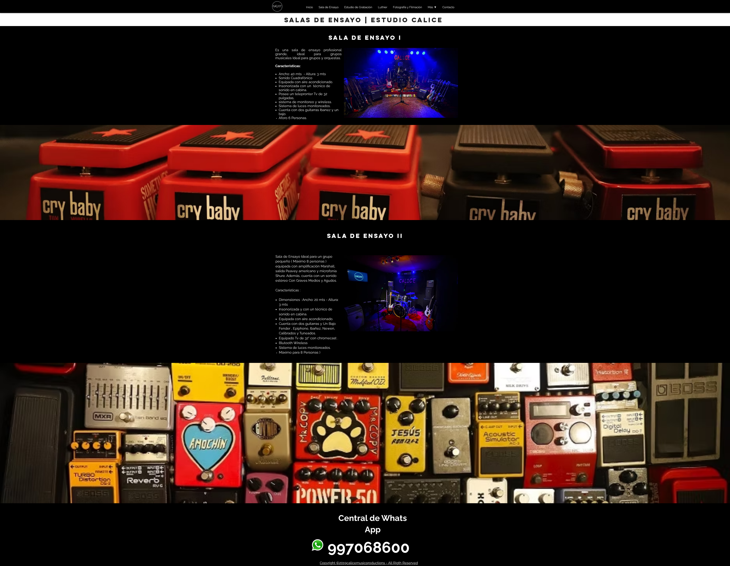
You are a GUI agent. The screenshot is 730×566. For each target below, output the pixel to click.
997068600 (369, 547)
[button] (432, 7)
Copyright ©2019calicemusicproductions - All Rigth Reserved (369, 563)
